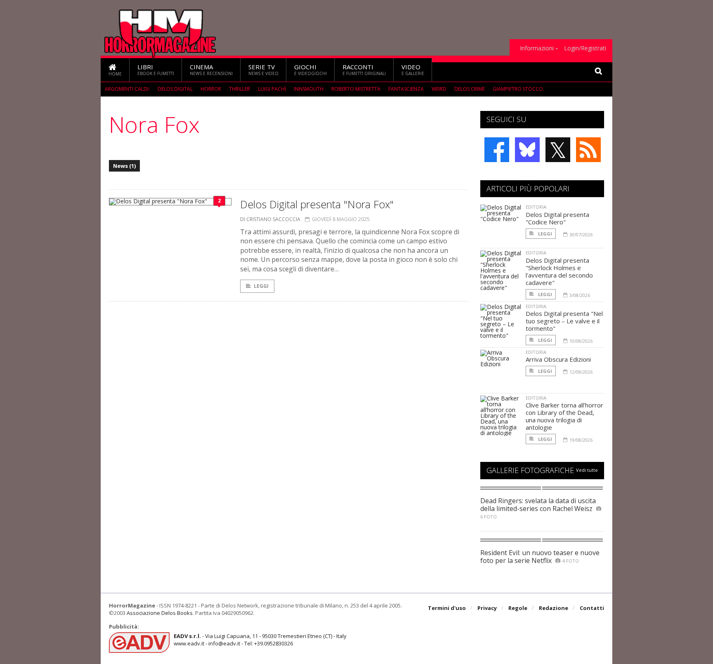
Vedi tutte (587, 470)
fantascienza (406, 88)
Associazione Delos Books (160, 613)
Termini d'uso (447, 608)
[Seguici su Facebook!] (497, 150)
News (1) (124, 166)
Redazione (553, 608)
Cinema (211, 69)
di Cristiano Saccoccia (270, 219)
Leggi (261, 286)
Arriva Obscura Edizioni (558, 359)
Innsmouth (308, 88)
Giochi (310, 69)
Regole (517, 608)
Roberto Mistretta (355, 88)
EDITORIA (536, 207)
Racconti (364, 69)
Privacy (487, 608)
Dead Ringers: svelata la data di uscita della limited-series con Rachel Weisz (538, 504)
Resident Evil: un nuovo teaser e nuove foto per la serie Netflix (540, 556)
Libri (155, 69)
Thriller (239, 88)
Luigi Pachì (272, 88)
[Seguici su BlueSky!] (527, 150)
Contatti (592, 608)
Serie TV (263, 69)
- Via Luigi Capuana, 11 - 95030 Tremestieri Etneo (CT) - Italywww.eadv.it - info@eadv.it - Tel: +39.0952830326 (260, 639)
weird (439, 88)
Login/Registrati (585, 48)
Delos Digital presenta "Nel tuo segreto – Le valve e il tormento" (564, 320)
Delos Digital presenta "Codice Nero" (557, 218)
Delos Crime (469, 88)
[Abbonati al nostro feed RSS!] (588, 150)
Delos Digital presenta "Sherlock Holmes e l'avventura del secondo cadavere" (559, 271)
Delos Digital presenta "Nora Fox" (317, 204)
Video (412, 69)
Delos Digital (175, 88)
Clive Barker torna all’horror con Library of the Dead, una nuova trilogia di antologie (564, 416)
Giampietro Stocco (518, 88)
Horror (211, 88)
